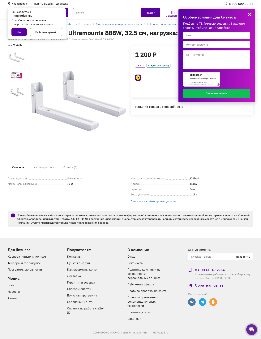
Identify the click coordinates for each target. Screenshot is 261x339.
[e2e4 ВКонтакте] (192, 302)
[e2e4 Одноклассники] (213, 302)
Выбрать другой (45, 32)
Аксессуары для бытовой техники (70, 24)
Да (19, 32)
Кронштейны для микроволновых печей (175, 24)
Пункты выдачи (43, 3)
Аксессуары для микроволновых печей (120, 24)
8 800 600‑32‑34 (241, 4)
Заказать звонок (217, 93)
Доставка (62, 3)
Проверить (243, 256)
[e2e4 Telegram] (202, 302)
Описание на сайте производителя (153, 201)
